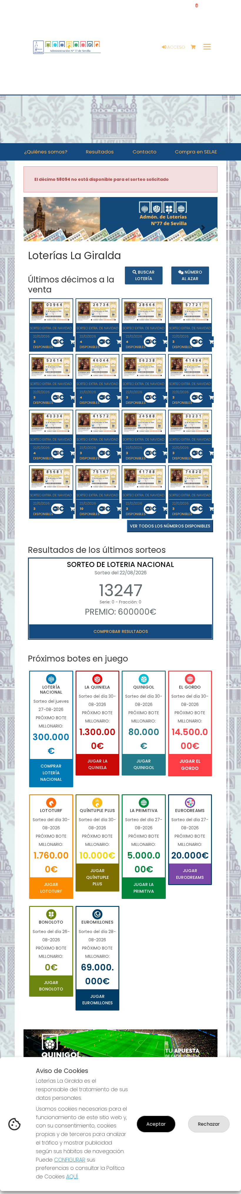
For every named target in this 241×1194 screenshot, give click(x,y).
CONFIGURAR (69, 1159)
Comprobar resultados (120, 631)
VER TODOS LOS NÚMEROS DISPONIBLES (170, 526)
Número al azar (192, 275)
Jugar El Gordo (189, 764)
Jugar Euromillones (97, 999)
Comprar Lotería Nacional (51, 772)
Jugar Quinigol (143, 764)
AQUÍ (72, 1176)
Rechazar (209, 1124)
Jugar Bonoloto (51, 986)
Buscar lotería (145, 275)
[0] (196, 47)
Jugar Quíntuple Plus (97, 877)
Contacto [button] (144, 151)
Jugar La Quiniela (97, 764)
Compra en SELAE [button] (196, 151)
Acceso (175, 47)
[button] (38, 227)
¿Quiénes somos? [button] (45, 151)
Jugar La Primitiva (143, 888)
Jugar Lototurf (51, 888)
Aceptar (156, 1124)
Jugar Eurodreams (190, 874)
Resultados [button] (100, 151)
